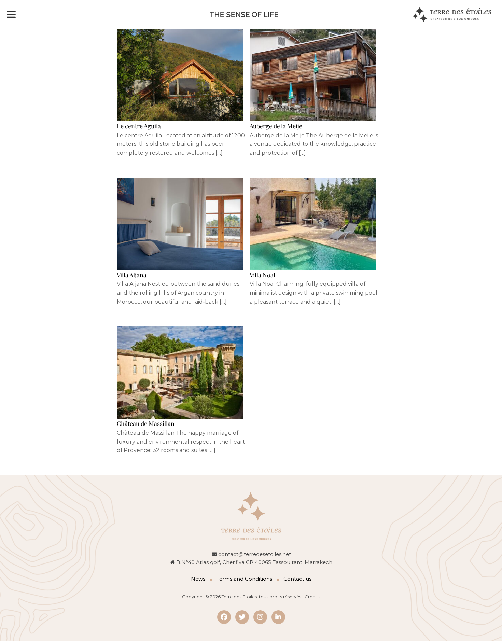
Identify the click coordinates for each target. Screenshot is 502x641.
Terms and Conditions (244, 578)
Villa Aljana (132, 275)
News (198, 578)
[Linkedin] (278, 617)
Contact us (297, 578)
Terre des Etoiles (239, 596)
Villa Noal (262, 275)
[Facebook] (224, 617)
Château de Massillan (146, 423)
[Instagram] (260, 617)
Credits (312, 596)
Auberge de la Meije (276, 126)
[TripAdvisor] (242, 617)
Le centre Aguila (139, 126)
